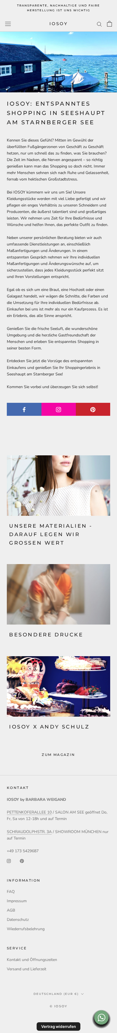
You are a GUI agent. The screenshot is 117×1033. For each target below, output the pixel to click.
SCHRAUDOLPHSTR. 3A (29, 831)
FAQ (11, 891)
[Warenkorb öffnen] (109, 24)
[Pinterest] (22, 860)
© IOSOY (58, 1006)
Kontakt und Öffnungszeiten (32, 959)
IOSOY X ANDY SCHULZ (49, 727)
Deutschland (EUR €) (56, 994)
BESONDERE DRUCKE (46, 635)
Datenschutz (18, 919)
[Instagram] (9, 860)
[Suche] (99, 23)
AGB (11, 910)
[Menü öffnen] (8, 24)
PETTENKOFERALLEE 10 (29, 812)
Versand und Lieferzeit (26, 969)
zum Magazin (58, 755)
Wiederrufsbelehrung (26, 929)
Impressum (17, 901)
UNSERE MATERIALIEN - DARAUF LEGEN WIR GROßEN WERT (51, 534)
